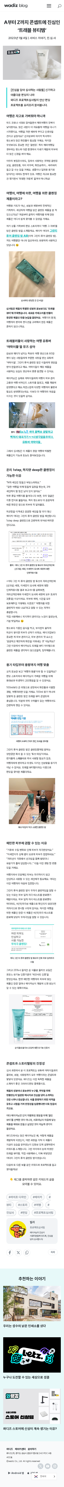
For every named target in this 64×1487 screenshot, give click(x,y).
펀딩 (24, 1212)
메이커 (38, 1197)
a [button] (49, 6)
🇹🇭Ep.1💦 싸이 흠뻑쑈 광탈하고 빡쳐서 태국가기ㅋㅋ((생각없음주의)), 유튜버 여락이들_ (32, 437)
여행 (38, 1205)
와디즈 (9, 1449)
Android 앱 (17, 1473)
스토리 (23, 1205)
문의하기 (32, 1449)
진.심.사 (51, 38)
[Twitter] (18, 1252)
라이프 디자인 (18, 1197)
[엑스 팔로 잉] (40, 1466)
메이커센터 (20, 1449)
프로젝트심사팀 (44, 1212)
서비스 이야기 (38, 38)
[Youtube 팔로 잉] (47, 1466)
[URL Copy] (26, 1252)
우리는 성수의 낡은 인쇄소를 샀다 (24, 1326)
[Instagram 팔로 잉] (55, 1466)
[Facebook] (9, 1252)
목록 (53, 1252)
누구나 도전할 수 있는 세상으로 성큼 (26, 1377)
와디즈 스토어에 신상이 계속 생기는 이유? (30, 1428)
